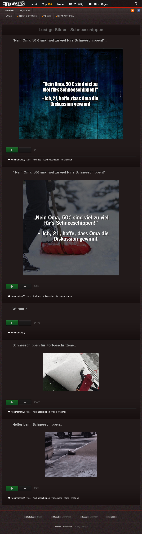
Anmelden (9, 10)
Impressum (67, 527)
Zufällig (78, 4)
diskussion (67, 160)
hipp (55, 412)
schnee (37, 160)
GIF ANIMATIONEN (65, 16)
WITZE (8, 16)
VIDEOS (47, 16)
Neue (60, 4)
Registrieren (25, 10)
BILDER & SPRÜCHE (27, 16)
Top (47, 4)
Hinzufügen (101, 4)
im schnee (57, 498)
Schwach (25, 150)
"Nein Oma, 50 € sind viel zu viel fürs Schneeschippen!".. (59, 40)
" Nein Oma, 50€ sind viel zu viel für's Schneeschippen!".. (60, 172)
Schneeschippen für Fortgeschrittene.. (44, 345)
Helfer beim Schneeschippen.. (37, 424)
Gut (12, 150)
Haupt (33, 4)
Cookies (57, 527)
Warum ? (19, 309)
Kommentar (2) (18, 412)
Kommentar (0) (18, 160)
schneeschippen (52, 160)
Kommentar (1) (18, 498)
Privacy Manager (81, 527)
